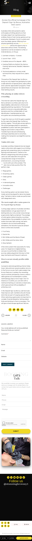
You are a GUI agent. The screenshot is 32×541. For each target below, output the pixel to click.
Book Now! (24, 538)
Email (12, 538)
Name (3, 344)
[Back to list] (16, 315)
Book (27, 524)
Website (4, 356)
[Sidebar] (2, 164)
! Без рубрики (16, 16)
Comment (5, 334)
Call (4, 538)
